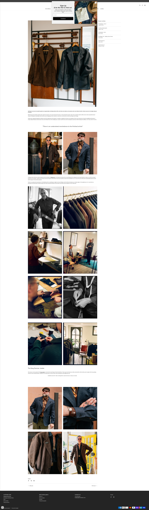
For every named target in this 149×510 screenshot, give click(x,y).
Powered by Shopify (15, 508)
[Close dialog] (96, 3)
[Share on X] (31, 480)
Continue (63, 18)
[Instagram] (114, 497)
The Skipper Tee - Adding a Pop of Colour (105, 36)
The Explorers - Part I (102, 32)
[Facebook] (111, 497)
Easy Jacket (42, 372)
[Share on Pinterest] (34, 480)
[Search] (140, 5)
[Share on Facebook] (28, 480)
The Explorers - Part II (102, 23)
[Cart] (145, 5)
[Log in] (142, 5)
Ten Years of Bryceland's (102, 28)
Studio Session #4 (101, 40)
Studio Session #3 (101, 44)
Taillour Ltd (53, 177)
